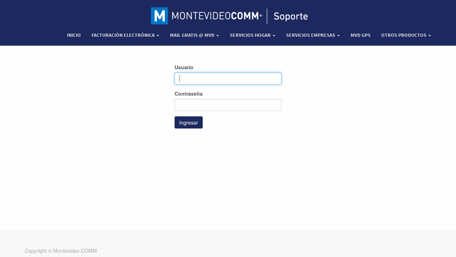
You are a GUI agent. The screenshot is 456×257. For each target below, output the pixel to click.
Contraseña (189, 93)
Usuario (184, 67)
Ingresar (188, 122)
